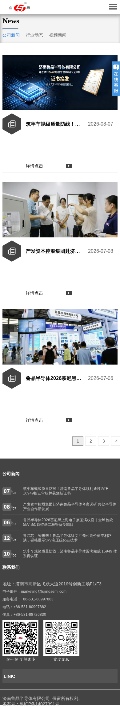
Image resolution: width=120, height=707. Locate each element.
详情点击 (34, 166)
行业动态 (34, 35)
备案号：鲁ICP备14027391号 (30, 703)
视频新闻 (57, 35)
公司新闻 (11, 35)
